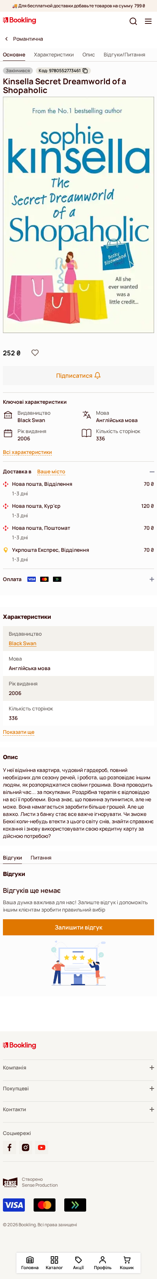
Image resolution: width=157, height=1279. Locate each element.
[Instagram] (25, 1147)
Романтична (28, 39)
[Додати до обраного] (35, 353)
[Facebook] (9, 1147)
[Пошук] (133, 21)
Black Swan (23, 643)
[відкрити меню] (148, 21)
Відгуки (12, 857)
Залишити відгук (78, 927)
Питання (41, 857)
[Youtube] (41, 1147)
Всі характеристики (27, 452)
